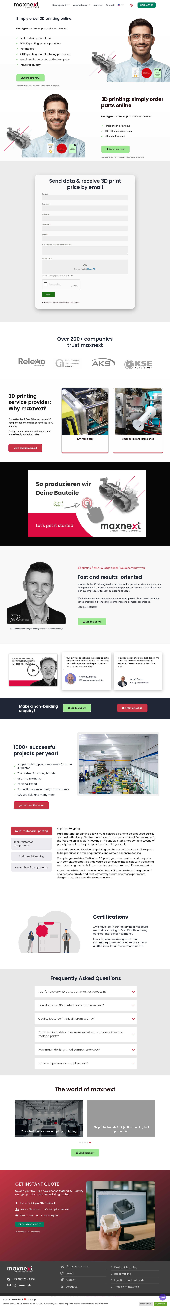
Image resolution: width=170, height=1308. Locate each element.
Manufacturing (80, 5)
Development (59, 5)
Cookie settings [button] (145, 1304)
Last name (45, 214)
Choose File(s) (47, 258)
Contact (110, 5)
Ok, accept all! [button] (160, 1304)
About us (97, 5)
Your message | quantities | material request (56, 244)
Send (48, 294)
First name (46, 204)
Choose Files (91, 269)
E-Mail (45, 234)
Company (45, 194)
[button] (87, 503)
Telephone (46, 224)
